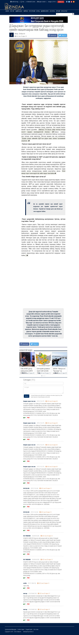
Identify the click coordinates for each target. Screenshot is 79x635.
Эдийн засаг (18, 11)
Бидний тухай (29, 629)
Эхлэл (7, 11)
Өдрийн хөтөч (45, 11)
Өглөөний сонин (30, 2)
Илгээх (26, 396)
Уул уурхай (32, 11)
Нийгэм (26, 11)
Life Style (52, 11)
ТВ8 (23, 2)
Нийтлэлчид (15, 2)
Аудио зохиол (42, 2)
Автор (16, 33)
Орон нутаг (64, 11)
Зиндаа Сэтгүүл (52, 2)
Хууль (38, 11)
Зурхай (58, 11)
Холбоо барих (21, 629)
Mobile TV (60, 2)
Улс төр (12, 11)
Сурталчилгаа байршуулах (10, 629)
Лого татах (36, 629)
